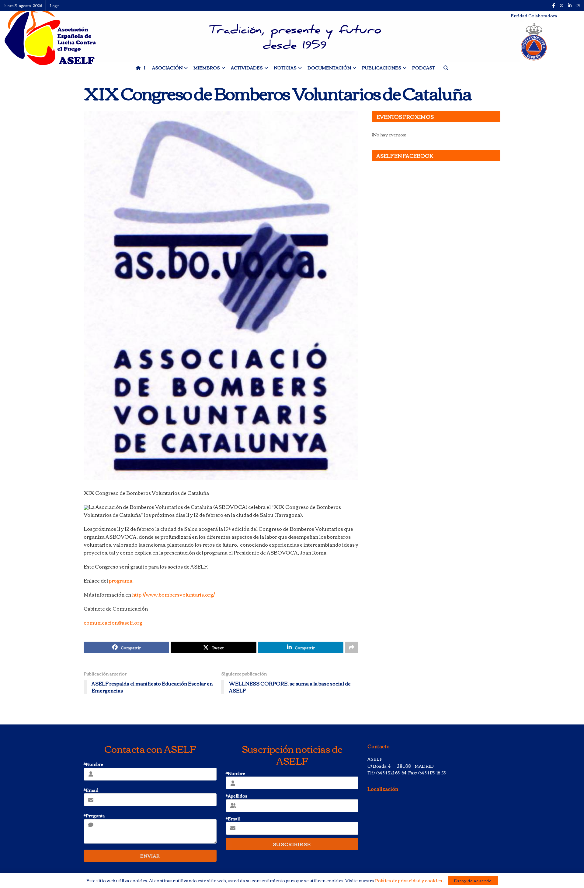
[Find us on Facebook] (553, 5)
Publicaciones (381, 68)
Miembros (206, 68)
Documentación (329, 68)
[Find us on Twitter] (561, 5)
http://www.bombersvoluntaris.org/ (173, 594)
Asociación (167, 68)
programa (120, 580)
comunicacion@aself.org (113, 622)
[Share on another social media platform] (351, 647)
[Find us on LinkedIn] (570, 5)
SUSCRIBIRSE (292, 844)
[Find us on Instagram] (577, 5)
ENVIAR (150, 856)
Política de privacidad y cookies (409, 880)
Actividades (247, 68)
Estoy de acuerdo (473, 880)
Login (55, 5)
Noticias (285, 68)
